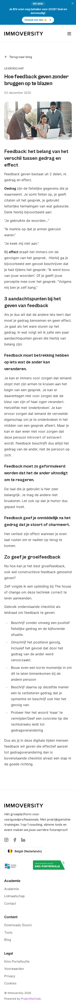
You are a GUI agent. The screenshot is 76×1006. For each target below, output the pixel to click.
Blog (7, 940)
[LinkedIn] (23, 840)
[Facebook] (15, 840)
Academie (11, 889)
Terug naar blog (20, 57)
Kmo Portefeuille (17, 961)
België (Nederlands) (28, 851)
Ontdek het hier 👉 (35, 19)
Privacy (9, 976)
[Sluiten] (72, 3)
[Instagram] (6, 840)
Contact (10, 903)
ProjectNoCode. (31, 998)
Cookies (10, 983)
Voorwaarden (14, 969)
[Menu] (69, 33)
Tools (8, 932)
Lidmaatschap (14, 896)
